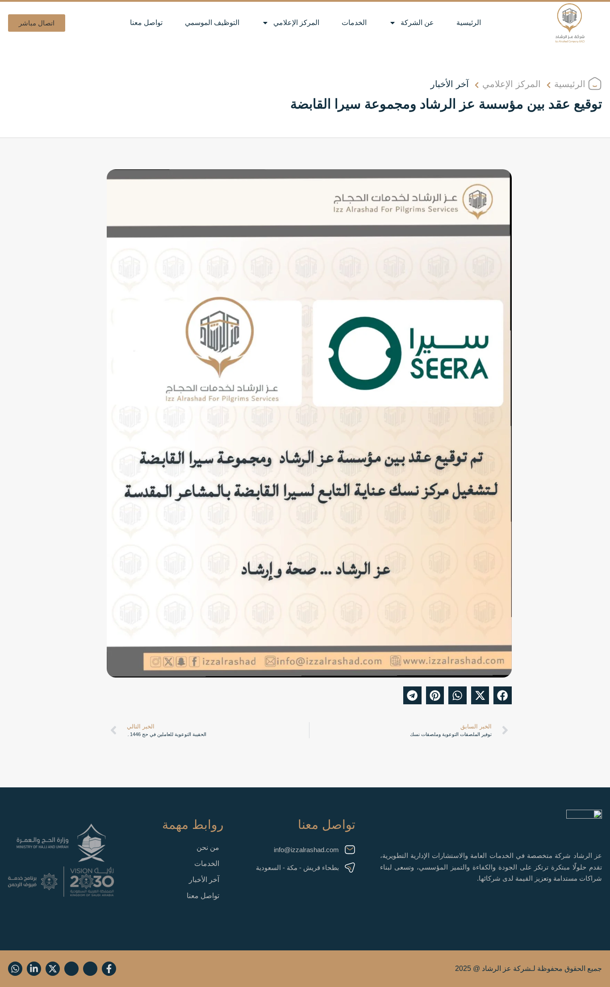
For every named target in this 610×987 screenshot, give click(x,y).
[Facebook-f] (109, 969)
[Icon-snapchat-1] (90, 969)
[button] (36, 23)
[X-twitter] (53, 969)
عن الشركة (417, 22)
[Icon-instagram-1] (71, 969)
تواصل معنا (146, 22)
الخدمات (354, 22)
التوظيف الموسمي (212, 22)
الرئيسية (468, 22)
